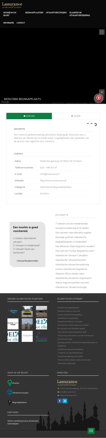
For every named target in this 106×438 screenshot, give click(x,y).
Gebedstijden (13, 424)
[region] (53, 66)
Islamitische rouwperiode (68, 318)
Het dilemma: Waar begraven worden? (75, 246)
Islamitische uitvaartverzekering (79, 13)
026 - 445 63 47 (48, 167)
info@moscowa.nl (49, 174)
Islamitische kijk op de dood (69, 311)
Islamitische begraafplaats (68, 308)
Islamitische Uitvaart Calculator (71, 255)
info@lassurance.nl (68, 392)
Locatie (76, 116)
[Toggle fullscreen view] (102, 32)
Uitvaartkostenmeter (27, 260)
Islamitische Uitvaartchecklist (70, 259)
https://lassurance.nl (68, 395)
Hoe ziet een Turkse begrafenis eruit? (74, 250)
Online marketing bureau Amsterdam (23, 421)
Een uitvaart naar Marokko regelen (73, 232)
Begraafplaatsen (33, 12)
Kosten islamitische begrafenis (71, 269)
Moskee (15, 383)
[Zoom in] (102, 92)
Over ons (30, 116)
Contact (21, 23)
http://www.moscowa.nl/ (53, 180)
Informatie (8, 23)
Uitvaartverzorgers (55, 12)
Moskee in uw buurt (9, 13)
